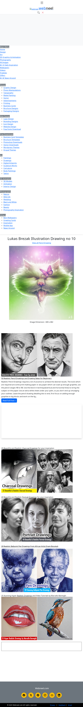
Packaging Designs (11, 111)
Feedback (62, 705)
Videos (3, 70)
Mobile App (8, 225)
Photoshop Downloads (12, 142)
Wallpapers (4, 67)
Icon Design (8, 124)
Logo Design (8, 119)
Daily (9, 65)
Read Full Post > (9, 400)
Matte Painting (9, 95)
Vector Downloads (11, 145)
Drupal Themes (9, 150)
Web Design (5, 116)
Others (3, 215)
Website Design (9, 126)
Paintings (7, 158)
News (8, 78)
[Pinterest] (38, 695)
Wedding (7, 199)
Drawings (7, 160)
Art (1, 54)
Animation (7, 184)
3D (10, 57)
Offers (2, 75)
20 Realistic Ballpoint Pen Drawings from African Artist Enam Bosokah (29, 546)
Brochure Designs (10, 108)
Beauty (6, 207)
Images (4, 62)
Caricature (7, 168)
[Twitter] (31, 695)
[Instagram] (45, 695)
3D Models (7, 181)
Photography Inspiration (13, 210)
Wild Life (6, 197)
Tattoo (6, 173)
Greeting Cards (9, 220)
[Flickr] (52, 695)
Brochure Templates (11, 139)
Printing (6, 103)
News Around (9, 228)
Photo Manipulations (12, 90)
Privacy (52, 705)
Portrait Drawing (29, 497)
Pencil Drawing (41, 243)
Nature (6, 194)
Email (70, 705)
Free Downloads (6, 134)
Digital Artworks (10, 163)
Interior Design (9, 186)
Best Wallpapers (10, 218)
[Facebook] (24, 695)
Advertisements (9, 100)
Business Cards (9, 106)
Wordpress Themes (11, 147)
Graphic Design (9, 87)
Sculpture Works (10, 165)
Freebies (3, 73)
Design (3, 52)
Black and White (10, 202)
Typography (8, 93)
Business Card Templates (13, 137)
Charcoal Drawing (29, 448)
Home (2, 49)
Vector (6, 98)
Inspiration (7, 223)
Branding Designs (10, 121)
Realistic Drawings (24, 596)
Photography (5, 60)
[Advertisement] (41, 30)
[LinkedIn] (59, 695)
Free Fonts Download (12, 129)
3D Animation (5, 178)
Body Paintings (9, 171)
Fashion (6, 205)
